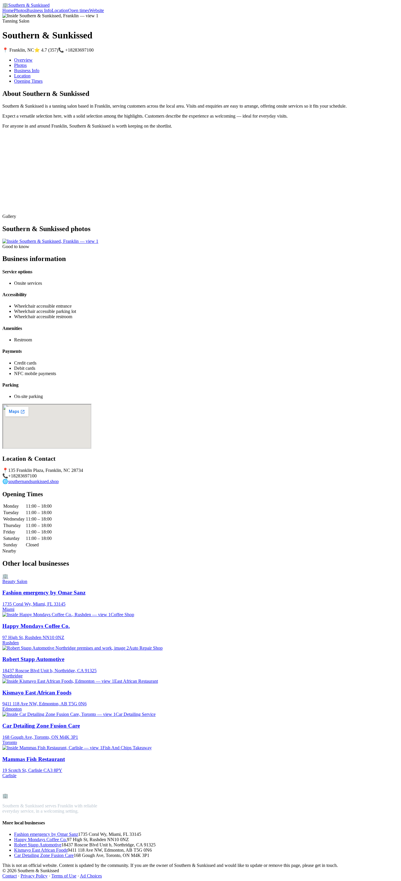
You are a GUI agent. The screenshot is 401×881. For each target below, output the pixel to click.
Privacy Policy (34, 875)
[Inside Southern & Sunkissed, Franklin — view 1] (50, 241)
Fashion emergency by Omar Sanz (46, 834)
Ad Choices (91, 875)
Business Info (39, 10)
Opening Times (28, 81)
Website (96, 10)
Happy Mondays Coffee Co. (40, 839)
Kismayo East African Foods (41, 850)
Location (60, 10)
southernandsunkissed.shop (33, 481)
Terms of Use (63, 875)
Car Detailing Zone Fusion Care (44, 855)
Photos (20, 10)
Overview (23, 59)
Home (8, 10)
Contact (9, 875)
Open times (78, 10)
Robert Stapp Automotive (37, 844)
